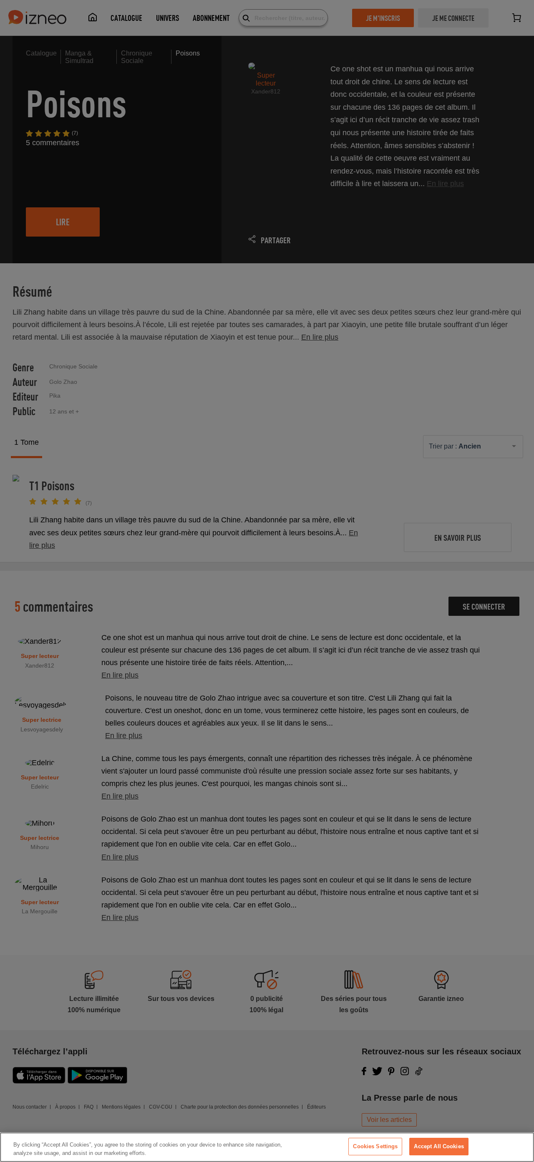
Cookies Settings (375, 1146)
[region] (267, 1147)
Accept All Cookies (438, 1146)
